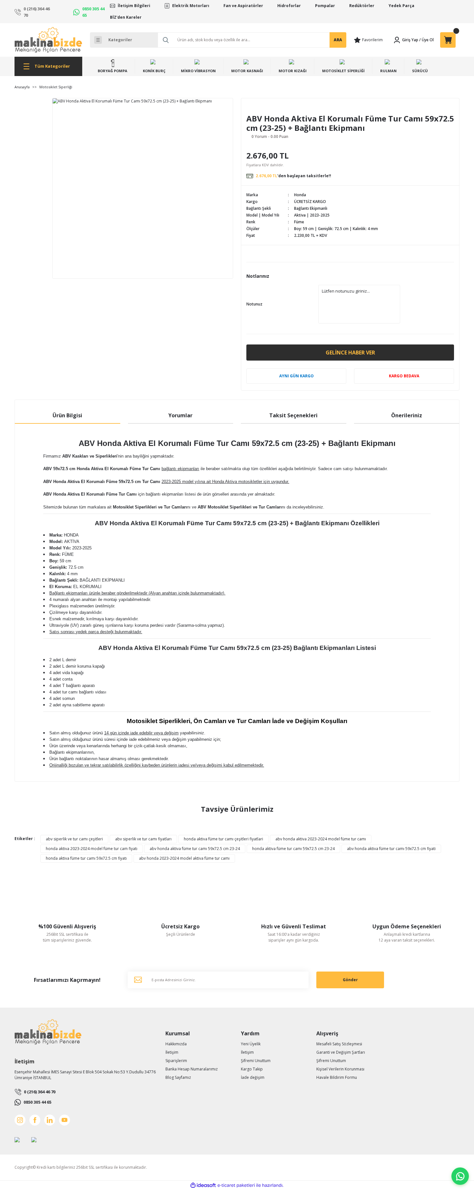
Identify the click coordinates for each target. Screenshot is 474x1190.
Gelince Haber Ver (350, 352)
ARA (338, 40)
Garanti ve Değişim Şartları (340, 1052)
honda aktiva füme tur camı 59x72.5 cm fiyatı (86, 858)
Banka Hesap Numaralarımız (191, 1069)
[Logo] (48, 40)
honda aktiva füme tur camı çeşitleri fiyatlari (223, 839)
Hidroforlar (289, 5)
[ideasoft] (203, 1185)
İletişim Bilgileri (134, 5)
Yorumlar (180, 415)
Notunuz (254, 304)
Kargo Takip (252, 1069)
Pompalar (325, 5)
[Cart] (448, 40)
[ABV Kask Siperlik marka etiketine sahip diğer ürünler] (264, 109)
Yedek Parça (401, 5)
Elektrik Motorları (190, 5)
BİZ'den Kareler (126, 17)
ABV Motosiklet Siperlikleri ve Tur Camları (240, 507)
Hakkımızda (176, 1044)
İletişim (171, 1052)
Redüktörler (361, 5)
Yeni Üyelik (251, 1044)
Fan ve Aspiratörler (243, 5)
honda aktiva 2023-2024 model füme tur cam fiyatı (91, 848)
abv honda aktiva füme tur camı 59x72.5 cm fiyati (391, 848)
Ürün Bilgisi (67, 415)
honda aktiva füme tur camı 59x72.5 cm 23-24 (293, 848)
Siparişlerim (176, 1060)
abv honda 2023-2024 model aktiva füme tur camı (184, 858)
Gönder (350, 979)
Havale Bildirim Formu (336, 1077)
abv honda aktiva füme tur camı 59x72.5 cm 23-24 (195, 848)
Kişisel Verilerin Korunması (340, 1069)
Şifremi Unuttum (256, 1060)
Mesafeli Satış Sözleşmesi (339, 1044)
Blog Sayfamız (178, 1077)
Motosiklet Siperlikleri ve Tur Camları (150, 507)
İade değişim (252, 1077)
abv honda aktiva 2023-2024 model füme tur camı (320, 839)
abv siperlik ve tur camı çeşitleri (74, 839)
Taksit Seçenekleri (293, 415)
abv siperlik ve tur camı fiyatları (143, 839)
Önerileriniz (406, 415)
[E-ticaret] (236, 1185)
